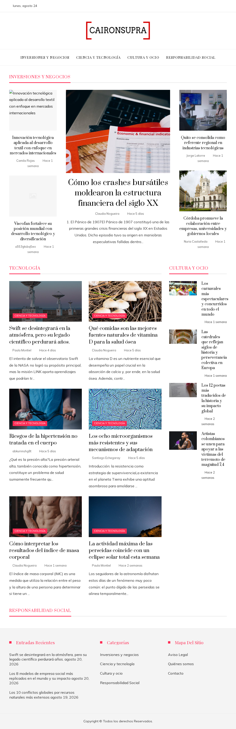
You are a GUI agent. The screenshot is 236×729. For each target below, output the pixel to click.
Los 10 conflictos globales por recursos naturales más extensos (41, 695)
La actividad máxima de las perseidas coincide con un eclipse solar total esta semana (124, 551)
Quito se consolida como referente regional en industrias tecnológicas (203, 143)
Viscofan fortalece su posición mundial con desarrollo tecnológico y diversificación (33, 231)
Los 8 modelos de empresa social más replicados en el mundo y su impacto (41, 676)
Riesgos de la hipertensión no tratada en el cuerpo (43, 439)
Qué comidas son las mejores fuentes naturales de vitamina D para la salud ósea (123, 335)
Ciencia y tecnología (30, 315)
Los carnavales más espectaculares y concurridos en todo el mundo (214, 299)
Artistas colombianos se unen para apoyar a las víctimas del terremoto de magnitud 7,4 (213, 449)
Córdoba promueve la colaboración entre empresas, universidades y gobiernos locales (203, 226)
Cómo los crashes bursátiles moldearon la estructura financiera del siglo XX (118, 193)
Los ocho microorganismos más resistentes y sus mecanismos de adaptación (121, 443)
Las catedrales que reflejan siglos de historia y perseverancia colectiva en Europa (214, 350)
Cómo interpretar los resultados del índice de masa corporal (44, 551)
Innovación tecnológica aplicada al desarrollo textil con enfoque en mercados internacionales (33, 145)
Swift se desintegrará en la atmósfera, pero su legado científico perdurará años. (39, 335)
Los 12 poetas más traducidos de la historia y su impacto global (213, 398)
